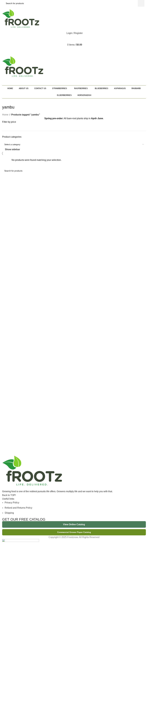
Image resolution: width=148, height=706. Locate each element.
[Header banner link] (74, 353)
